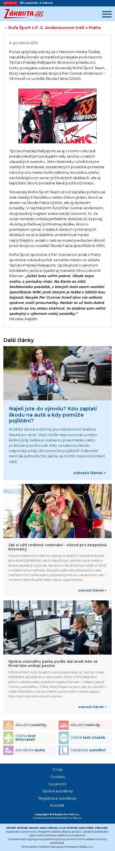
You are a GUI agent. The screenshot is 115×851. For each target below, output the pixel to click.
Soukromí (57, 784)
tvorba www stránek (46, 817)
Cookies (57, 777)
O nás (57, 769)
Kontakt (57, 805)
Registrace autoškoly (57, 798)
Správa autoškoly (57, 791)
